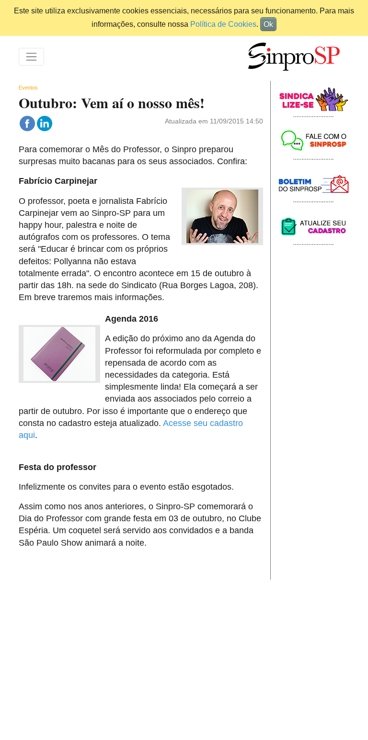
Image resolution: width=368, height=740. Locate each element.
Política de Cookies (223, 24)
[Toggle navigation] (31, 57)
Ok (268, 24)
